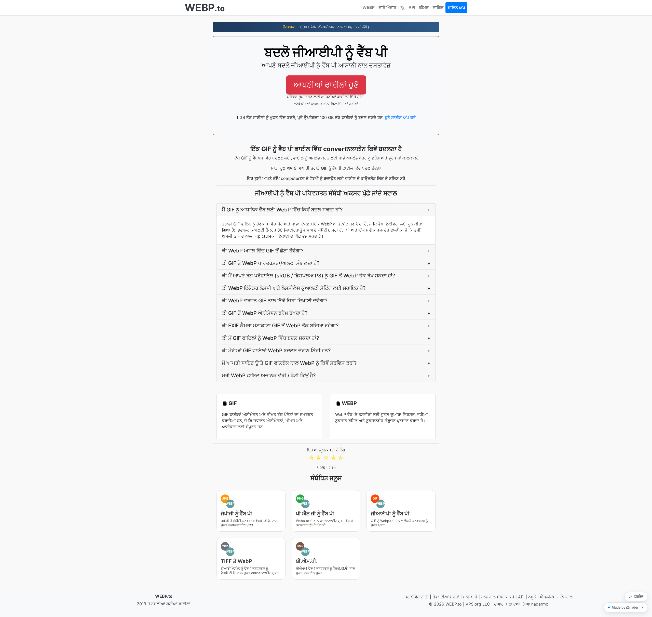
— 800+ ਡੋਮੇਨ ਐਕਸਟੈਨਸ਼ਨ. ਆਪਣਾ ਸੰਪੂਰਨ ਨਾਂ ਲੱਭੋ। (326, 27)
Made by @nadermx (627, 607)
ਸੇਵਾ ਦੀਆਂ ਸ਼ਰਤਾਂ (445, 596)
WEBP (368, 7)
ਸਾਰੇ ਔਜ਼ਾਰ (387, 7)
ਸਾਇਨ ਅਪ (456, 7)
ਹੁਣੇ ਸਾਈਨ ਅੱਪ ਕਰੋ (400, 117)
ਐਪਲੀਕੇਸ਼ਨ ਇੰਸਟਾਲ (556, 596)
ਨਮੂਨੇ (532, 596)
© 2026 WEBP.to (445, 604)
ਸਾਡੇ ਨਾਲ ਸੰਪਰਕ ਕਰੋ (497, 596)
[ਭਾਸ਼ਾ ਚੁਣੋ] (402, 7)
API (412, 7)
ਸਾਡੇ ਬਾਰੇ (470, 596)
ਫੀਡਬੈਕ (638, 596)
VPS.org (473, 604)
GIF (232, 403)
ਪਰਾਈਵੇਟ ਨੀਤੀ (416, 596)
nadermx (539, 604)
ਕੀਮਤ (424, 7)
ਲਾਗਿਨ (438, 7)
